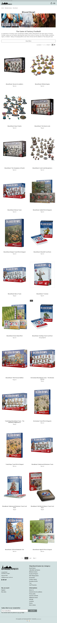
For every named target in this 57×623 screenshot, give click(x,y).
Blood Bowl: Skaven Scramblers (14, 84)
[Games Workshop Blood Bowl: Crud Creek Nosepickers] (42, 148)
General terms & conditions (35, 592)
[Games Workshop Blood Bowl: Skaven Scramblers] (14, 65)
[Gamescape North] (6, 3)
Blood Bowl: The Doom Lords (42, 126)
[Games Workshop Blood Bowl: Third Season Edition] (14, 358)
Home (2, 8)
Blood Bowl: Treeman (42, 294)
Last (30, 558)
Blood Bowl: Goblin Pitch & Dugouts (42, 210)
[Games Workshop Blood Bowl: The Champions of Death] (14, 148)
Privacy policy (32, 593)
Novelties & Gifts (33, 581)
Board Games (32, 568)
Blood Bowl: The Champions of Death (15, 168)
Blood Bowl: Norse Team (14, 294)
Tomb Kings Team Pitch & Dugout (15, 464)
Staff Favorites (33, 585)
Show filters (28, 41)
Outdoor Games (33, 579)
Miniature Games (8, 8)
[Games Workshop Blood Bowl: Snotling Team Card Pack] (42, 316)
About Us (31, 590)
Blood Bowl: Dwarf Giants (15, 126)
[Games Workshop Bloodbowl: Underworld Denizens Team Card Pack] (14, 487)
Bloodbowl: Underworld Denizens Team (42, 464)
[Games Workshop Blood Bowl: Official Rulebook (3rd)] (14, 530)
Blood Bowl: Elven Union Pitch (15, 336)
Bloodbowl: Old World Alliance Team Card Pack (42, 506)
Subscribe (32, 610)
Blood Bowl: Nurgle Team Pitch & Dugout (15, 252)
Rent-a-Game (32, 605)
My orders (3, 592)
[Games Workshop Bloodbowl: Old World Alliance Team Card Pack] (42, 487)
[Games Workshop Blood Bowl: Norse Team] (14, 274)
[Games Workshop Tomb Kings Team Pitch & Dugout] (14, 445)
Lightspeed (39, 618)
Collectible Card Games (34, 570)
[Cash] (29, 621)
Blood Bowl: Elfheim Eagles (42, 84)
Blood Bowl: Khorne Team (15, 210)
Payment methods (33, 595)
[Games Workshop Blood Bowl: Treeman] (42, 274)
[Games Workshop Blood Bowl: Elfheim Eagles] (42, 65)
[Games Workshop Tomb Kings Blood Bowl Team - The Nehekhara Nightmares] (14, 402)
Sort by (44, 44)
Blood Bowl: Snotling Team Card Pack (42, 336)
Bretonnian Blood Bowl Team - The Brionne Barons (42, 378)
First (26, 558)
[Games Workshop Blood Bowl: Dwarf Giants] (14, 107)
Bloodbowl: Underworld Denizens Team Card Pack (14, 506)
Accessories (32, 577)
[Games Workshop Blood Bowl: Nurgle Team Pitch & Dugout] (14, 232)
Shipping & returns (33, 597)
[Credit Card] (27, 621)
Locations (31, 601)
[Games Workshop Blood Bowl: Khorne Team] (14, 190)
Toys (30, 583)
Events (31, 603)
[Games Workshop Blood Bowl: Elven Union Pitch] (14, 316)
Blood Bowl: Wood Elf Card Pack (42, 252)
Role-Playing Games (34, 575)
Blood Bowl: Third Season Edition (14, 377)
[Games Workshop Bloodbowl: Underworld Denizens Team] (42, 445)
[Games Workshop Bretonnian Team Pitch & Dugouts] (42, 402)
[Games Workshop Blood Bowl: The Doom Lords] (42, 107)
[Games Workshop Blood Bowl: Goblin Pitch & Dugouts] (42, 190)
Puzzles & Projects (33, 573)
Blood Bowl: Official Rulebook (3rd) (14, 549)
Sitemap (31, 599)
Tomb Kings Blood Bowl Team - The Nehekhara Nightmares (14, 421)
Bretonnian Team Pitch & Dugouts (42, 421)
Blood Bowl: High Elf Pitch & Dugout (42, 549)
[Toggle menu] (54, 3)
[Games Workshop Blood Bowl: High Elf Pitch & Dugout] (42, 530)
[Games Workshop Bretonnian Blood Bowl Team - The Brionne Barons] (42, 358)
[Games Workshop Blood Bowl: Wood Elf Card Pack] (42, 232)
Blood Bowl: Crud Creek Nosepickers (42, 168)
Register (3, 590)
